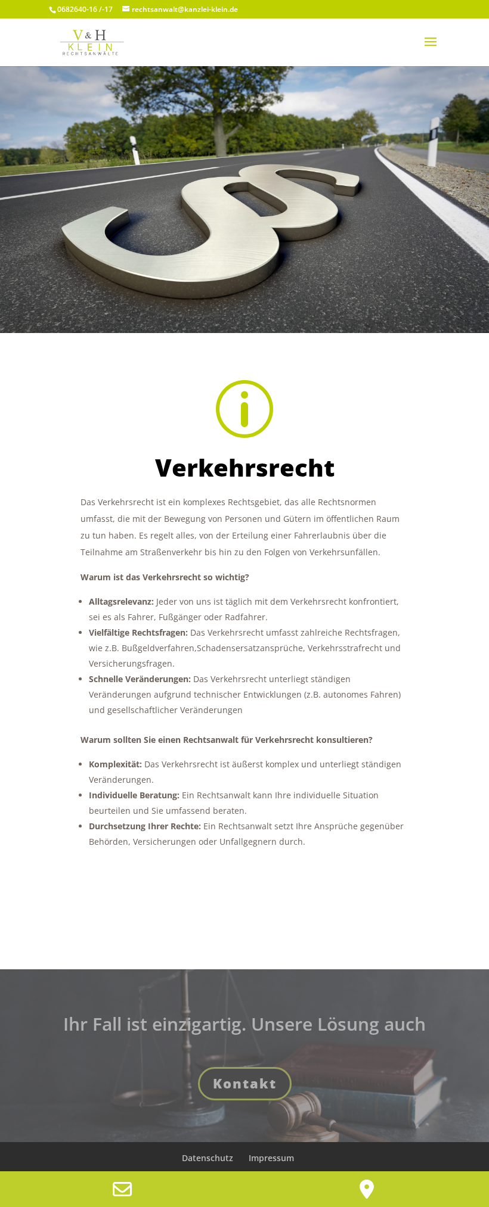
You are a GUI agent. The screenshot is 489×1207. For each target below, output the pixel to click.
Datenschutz (207, 1158)
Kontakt (245, 1083)
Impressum (271, 1158)
